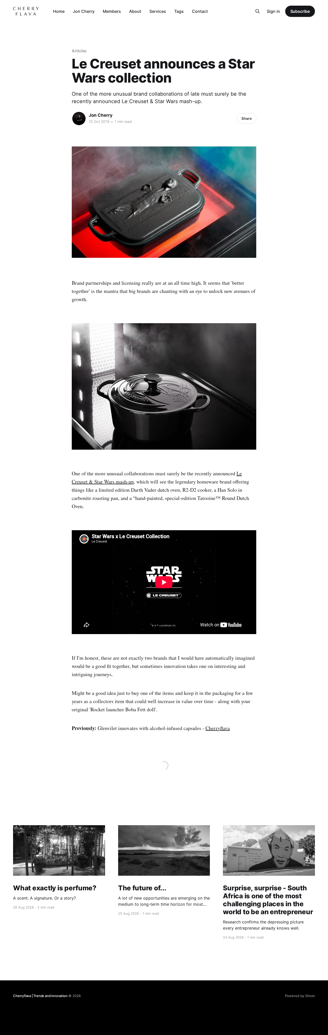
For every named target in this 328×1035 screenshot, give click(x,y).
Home (59, 11)
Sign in (273, 11)
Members (112, 11)
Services (157, 11)
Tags (179, 11)
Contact (200, 11)
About (135, 11)
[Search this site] (257, 11)
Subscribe (300, 11)
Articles (79, 50)
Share (246, 118)
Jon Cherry (84, 11)
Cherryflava (218, 728)
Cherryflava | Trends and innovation (40, 996)
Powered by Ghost (300, 996)
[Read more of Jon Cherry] (79, 118)
